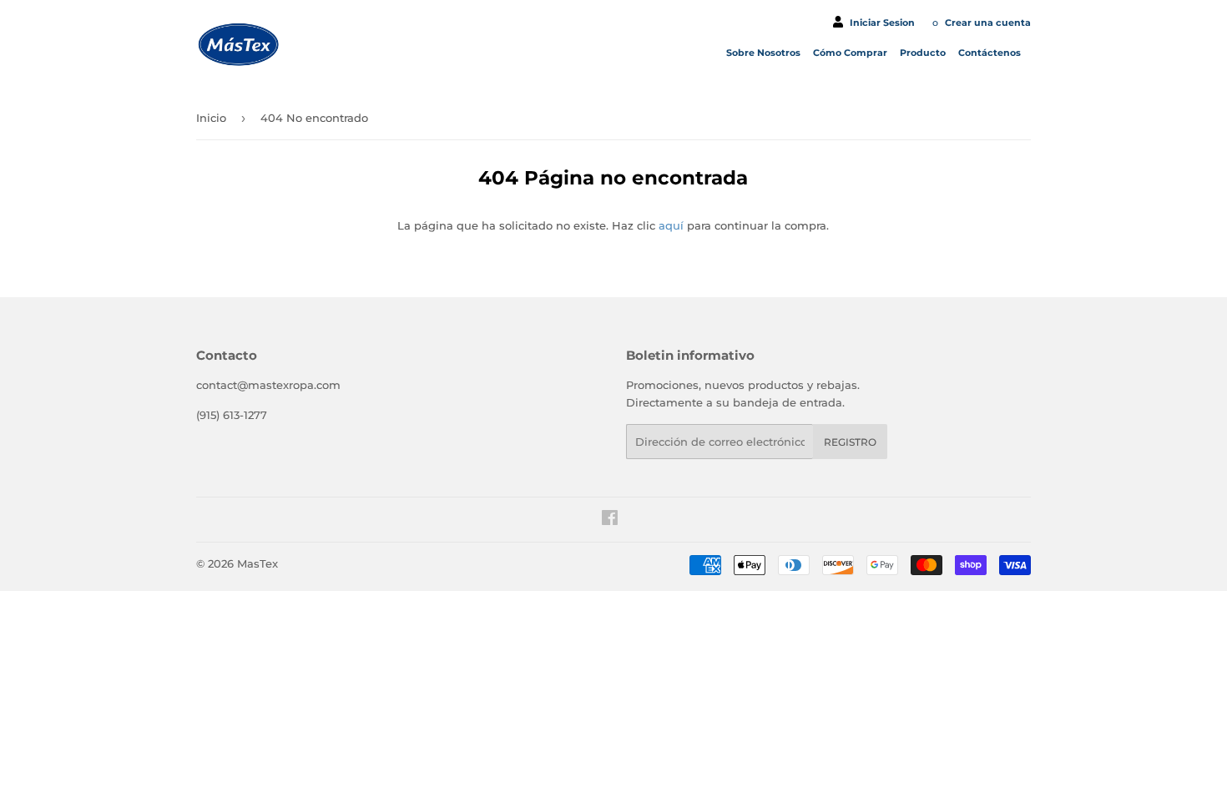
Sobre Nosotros (764, 52)
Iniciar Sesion (882, 22)
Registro (850, 442)
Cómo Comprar (851, 52)
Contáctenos (990, 52)
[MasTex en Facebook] (610, 520)
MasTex (257, 563)
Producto (924, 52)
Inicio (211, 117)
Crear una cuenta (988, 22)
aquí (671, 225)
